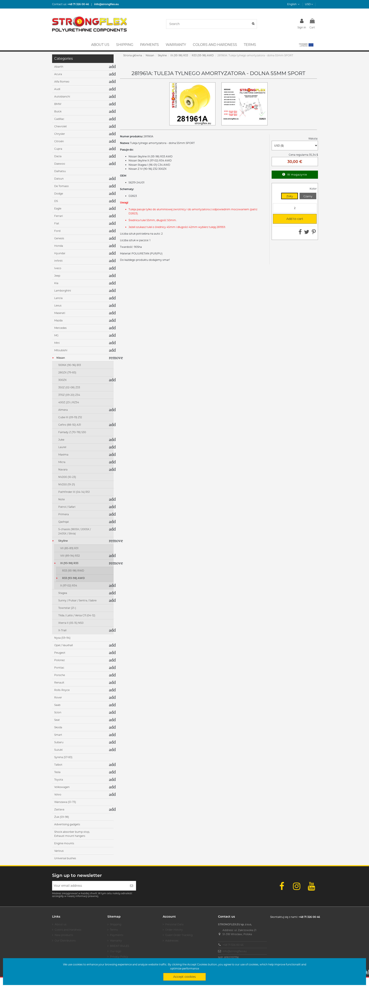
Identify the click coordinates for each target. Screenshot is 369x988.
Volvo (57, 794)
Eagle (57, 208)
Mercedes (60, 327)
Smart (58, 734)
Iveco (57, 268)
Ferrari (58, 216)
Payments (116, 935)
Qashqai (63, 521)
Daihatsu (60, 171)
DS (56, 201)
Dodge (58, 193)
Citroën (59, 141)
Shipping (115, 924)
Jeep (57, 275)
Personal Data (174, 924)
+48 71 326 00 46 (233, 944)
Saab (57, 705)
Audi (57, 89)
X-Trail (62, 630)
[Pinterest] (314, 233)
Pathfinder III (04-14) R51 (74, 491)
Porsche (59, 675)
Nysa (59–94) (62, 637)
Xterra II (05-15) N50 (70, 622)
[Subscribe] (131, 886)
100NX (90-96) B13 (69, 365)
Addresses (172, 940)
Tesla (57, 772)
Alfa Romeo (61, 81)
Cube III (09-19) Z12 (70, 417)
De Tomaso (61, 186)
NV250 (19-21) (66, 484)
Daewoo (59, 163)
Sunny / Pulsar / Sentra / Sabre (77, 600)
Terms (114, 929)
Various (59, 850)
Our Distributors (65, 940)
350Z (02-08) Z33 (69, 387)
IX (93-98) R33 (69, 563)
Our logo (115, 951)
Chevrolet (60, 126)
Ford (57, 230)
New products (64, 935)
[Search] (253, 24)
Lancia (58, 298)
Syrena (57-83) (63, 757)
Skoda (58, 727)
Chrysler (59, 133)
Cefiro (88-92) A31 (69, 424)
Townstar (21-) (67, 607)
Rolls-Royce (62, 690)
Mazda (58, 320)
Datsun (59, 178)
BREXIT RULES (119, 945)
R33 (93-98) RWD (73, 570)
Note (61, 499)
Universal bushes (65, 858)
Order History (174, 929)
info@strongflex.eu (235, 951)
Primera (63, 514)
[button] (306, 44)
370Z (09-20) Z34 (69, 394)
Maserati (59, 313)
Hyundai (59, 253)
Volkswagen (62, 787)
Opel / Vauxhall (63, 645)
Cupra (58, 148)
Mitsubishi (60, 350)
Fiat (56, 223)
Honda (58, 245)
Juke (61, 439)
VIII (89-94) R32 (70, 555)
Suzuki (58, 749)
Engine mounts (64, 843)
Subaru (58, 742)
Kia (56, 283)
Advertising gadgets (67, 824)
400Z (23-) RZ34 (68, 402)
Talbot (58, 764)
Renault (59, 682)
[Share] (300, 233)
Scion (57, 712)
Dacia (58, 156)
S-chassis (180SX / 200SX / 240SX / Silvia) (74, 531)
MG (56, 335)
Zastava (59, 809)
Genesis (59, 238)
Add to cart (289, 219)
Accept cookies (184, 977)
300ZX (62, 380)
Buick (58, 111)
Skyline (63, 540)
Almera (63, 409)
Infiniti (58, 260)
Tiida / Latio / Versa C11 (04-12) (76, 615)
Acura (58, 74)
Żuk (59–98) (61, 816)
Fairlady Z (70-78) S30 (72, 432)
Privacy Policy (119, 956)
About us (60, 924)
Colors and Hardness (68, 929)
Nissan (60, 357)
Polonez (59, 660)
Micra (61, 462)
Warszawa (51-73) (65, 802)
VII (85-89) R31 (69, 548)
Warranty (116, 940)
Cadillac (59, 118)
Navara (62, 469)
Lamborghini (62, 290)
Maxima (63, 454)
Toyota (58, 779)
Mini (57, 342)
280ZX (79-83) (67, 372)
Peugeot (59, 652)
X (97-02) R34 (68, 585)
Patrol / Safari (66, 506)
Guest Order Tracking (179, 935)
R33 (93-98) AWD (73, 578)
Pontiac (59, 667)
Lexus (58, 305)
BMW (57, 104)
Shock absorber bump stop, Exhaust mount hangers (72, 834)
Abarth (58, 66)
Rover (58, 697)
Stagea (62, 593)
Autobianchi (62, 96)
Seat (57, 719)
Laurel (62, 447)
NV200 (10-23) (67, 477)
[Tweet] (306, 233)
